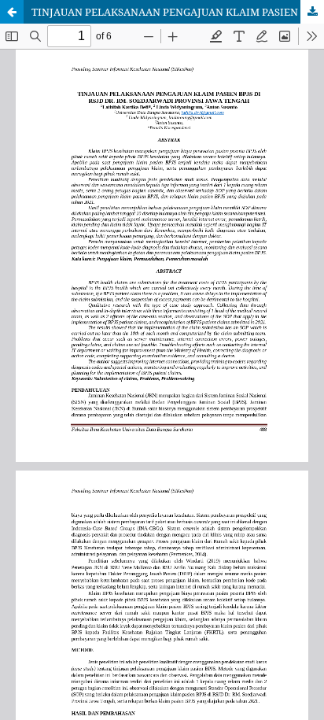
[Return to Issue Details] (12, 12)
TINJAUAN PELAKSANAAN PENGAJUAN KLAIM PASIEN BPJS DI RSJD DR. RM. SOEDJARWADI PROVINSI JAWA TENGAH (177, 12)
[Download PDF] (312, 12)
